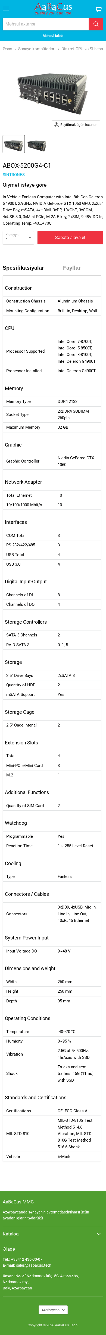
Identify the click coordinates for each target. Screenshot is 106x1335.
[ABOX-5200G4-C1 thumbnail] (13, 144)
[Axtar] (96, 24)
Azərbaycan (51, 1310)
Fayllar (72, 268)
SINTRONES (14, 174)
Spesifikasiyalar (23, 268)
